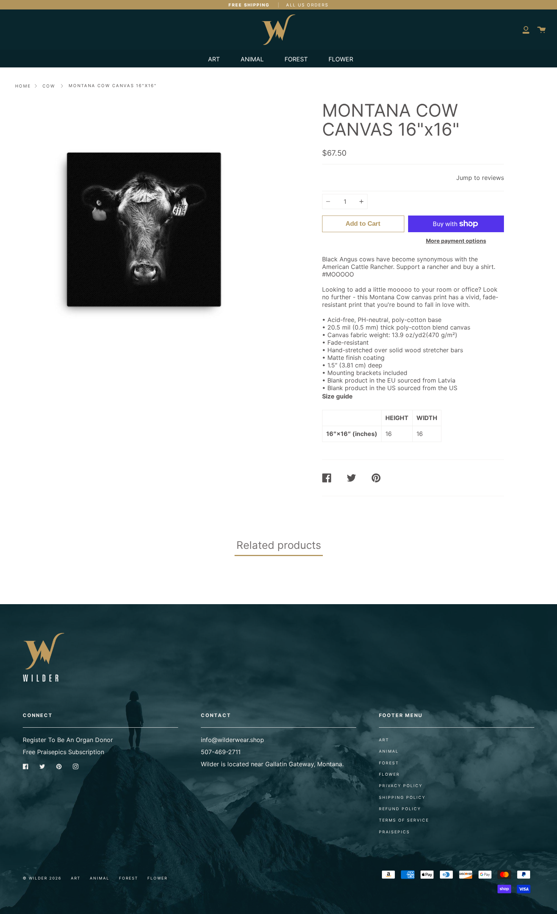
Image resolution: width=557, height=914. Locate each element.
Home (23, 86)
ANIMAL (252, 59)
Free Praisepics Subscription (63, 752)
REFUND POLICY (400, 808)
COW (48, 86)
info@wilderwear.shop (232, 740)
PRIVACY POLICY (400, 785)
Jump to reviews (480, 177)
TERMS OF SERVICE (404, 820)
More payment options (456, 240)
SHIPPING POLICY (402, 797)
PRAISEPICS (394, 832)
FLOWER (341, 59)
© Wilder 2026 (42, 878)
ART (214, 59)
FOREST (296, 59)
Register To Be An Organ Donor (68, 740)
